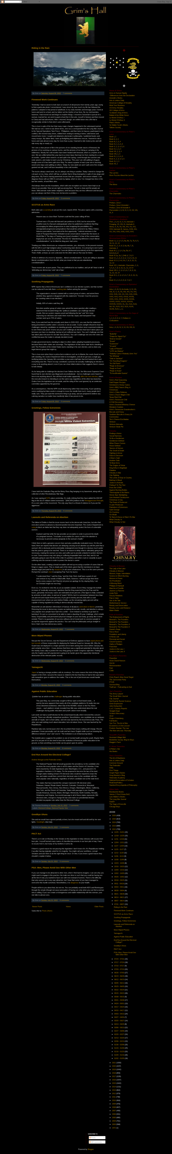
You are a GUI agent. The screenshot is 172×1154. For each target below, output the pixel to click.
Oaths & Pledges (115, 644)
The (113, 173)
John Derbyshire (115, 706)
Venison (112, 422)
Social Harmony (115, 436)
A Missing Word (115, 583)
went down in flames (87, 607)
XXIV (127, 232)
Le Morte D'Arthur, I (116, 118)
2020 (114, 1066)
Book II (112, 139)
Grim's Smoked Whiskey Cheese (122, 405)
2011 (114, 1097)
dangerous (75, 883)
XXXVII (130, 302)
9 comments (67, 511)
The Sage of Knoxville (117, 804)
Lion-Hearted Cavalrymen (119, 497)
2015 (114, 1083)
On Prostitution (115, 581)
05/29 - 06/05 (119, 986)
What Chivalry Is (115, 520)
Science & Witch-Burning (118, 576)
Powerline (113, 658)
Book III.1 (113, 251)
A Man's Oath (114, 458)
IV (125, 210)
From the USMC (115, 488)
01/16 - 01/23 (119, 1052)
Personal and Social (117, 639)
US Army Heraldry (116, 108)
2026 (114, 815)
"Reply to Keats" (115, 371)
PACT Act (36, 834)
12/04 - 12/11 (119, 842)
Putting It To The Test (117, 485)
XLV (122, 306)
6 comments (64, 900)
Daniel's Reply (114, 629)
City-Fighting (114, 475)
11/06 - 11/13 (119, 856)
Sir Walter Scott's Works (118, 125)
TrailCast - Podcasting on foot (120, 687)
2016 (114, 1080)
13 (119, 243)
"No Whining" (114, 356)
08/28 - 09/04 (119, 890)
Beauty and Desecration (118, 605)
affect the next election (89, 376)
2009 (114, 1104)
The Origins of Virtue (117, 465)
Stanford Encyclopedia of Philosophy (123, 785)
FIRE (111, 768)
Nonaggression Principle (94, 501)
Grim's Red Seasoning (118, 380)
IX (110, 213)
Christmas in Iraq (116, 500)
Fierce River (114, 632)
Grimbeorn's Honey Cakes (119, 385)
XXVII (125, 297)
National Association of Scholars (121, 780)
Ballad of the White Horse (119, 115)
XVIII (131, 229)
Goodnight (40, 822)
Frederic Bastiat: (119, 728)
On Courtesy (114, 512)
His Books (113, 751)
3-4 (124, 255)
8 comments (66, 748)
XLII (130, 304)
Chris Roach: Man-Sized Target (121, 677)
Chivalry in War (115, 473)
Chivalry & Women (116, 571)
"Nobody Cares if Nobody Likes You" (123, 354)
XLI (127, 304)
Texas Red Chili (115, 397)
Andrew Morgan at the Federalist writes (46, 760)
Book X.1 (112, 280)
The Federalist (114, 765)
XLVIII (111, 309)
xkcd (111, 716)
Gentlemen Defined (116, 441)
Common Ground (116, 763)
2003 (114, 1124)
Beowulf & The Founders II (119, 627)
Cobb (111, 670)
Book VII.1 (113, 265)
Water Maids (114, 610)
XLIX (117, 309)
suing (34, 527)
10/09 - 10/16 (119, 870)
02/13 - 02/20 (119, 1038)
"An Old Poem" (115, 363)
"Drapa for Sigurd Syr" (117, 336)
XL (124, 304)
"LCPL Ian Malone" (116, 351)
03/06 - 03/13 (119, 1027)
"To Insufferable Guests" (118, 373)
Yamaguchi (37, 667)
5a (124, 251)
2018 (114, 1073)
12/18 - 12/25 (119, 836)
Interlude (112, 248)
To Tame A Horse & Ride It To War (122, 517)
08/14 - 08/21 (119, 897)
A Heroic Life (114, 637)
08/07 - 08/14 (119, 901)
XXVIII (131, 297)
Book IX (112, 156)
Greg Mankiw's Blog (117, 775)
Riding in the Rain (40, 48)
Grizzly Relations (116, 596)
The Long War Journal (117, 799)
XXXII (126, 299)
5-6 (124, 260)
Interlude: (126, 265)
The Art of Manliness (117, 758)
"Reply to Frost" (115, 368)
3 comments (65, 198)
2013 (114, 1090)
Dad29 (111, 802)
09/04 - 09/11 (119, 887)
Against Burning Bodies (118, 490)
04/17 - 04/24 (119, 1007)
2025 (114, 819)
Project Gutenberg (116, 718)
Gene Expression (116, 704)
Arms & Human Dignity (118, 93)
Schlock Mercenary (116, 713)
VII (133, 210)
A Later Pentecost (116, 505)
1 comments (64, 827)
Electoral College (44, 808)
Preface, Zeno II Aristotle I (119, 205)
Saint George (114, 510)
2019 (114, 1069)
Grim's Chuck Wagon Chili (119, 395)
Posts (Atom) (47, 911)
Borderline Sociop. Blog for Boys (121, 740)
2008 (114, 1107)
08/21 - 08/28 (119, 894)
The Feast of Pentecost (118, 502)
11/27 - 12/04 (119, 846)
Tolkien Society (115, 127)
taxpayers (58, 569)
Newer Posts (37, 907)
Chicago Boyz (114, 807)
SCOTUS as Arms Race (43, 205)
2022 (114, 829)
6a (125, 241)
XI (117, 227)
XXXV (117, 302)
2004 (114, 1121)
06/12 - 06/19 (119, 979)
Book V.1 (112, 258)
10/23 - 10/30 (119, 863)
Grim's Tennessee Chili (118, 400)
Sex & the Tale (114, 600)
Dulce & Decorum (116, 456)
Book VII (112, 151)
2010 (114, 1100)
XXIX (111, 299)
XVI (134, 227)
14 (119, 273)
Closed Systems (115, 642)
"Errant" (112, 341)
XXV (132, 232)
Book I (111, 137)
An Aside (125, 289)
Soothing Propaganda (42, 281)
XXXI (121, 299)
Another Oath (114, 460)
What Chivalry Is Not (117, 522)
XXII (118, 232)
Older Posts (99, 907)
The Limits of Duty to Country (120, 478)
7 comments (67, 93)
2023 (114, 826)
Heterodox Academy (117, 778)
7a (131, 241)
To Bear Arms (114, 463)
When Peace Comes (117, 443)
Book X (112, 159)
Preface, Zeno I (115, 203)
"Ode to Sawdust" (116, 358)
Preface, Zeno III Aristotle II (119, 208)
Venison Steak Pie (116, 427)
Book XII (112, 164)
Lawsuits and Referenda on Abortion (50, 517)
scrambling (47, 210)
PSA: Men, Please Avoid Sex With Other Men (54, 867)
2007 (114, 1111)
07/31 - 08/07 (119, 904)
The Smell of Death (116, 451)
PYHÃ (111, 682)
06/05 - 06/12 (119, 983)
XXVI (121, 297)
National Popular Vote (60, 808)
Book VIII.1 (113, 270)
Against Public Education (44, 691)
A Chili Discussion (116, 402)
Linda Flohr (113, 593)
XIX (135, 229)
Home (68, 907)
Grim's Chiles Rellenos (118, 392)
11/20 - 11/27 (119, 849)
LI (122, 309)
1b (120, 255)
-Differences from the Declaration (122, 95)
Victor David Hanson (117, 661)
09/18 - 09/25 (119, 880)
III (123, 210)
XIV (127, 227)
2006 (114, 1114)
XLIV (118, 306)
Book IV (112, 144)
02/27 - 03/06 (119, 1031)
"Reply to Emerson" (116, 366)
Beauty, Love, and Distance (119, 608)
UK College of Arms (116, 110)
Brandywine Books (116, 792)
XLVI (126, 306)
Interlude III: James (121, 229)
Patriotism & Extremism (118, 507)
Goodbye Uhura (39, 814)
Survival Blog (114, 685)
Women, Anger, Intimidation (119, 573)
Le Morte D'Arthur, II (117, 120)
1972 (114, 1128)
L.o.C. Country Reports (118, 708)
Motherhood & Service (117, 603)
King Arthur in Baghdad (118, 468)
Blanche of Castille (116, 588)
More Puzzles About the (121, 175)
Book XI (112, 161)
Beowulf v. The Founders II (119, 624)
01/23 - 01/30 (119, 1048)
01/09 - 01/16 (119, 1055)
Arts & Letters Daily (116, 100)
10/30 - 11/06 (119, 860)
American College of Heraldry (120, 103)
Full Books (113, 721)
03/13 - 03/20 (119, 1024)
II (115, 222)
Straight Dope (114, 711)
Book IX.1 (113, 275)
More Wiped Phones (42, 635)
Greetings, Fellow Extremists (46, 408)
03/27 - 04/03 (119, 1017)
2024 (114, 822)
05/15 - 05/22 (119, 993)
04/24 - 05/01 (119, 1003)
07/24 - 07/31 (119, 959)
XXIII (122, 232)
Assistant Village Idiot (117, 737)
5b (127, 251)
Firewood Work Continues (45, 99)
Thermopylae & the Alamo (119, 492)
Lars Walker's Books (117, 797)
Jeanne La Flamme (116, 591)
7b (133, 241)
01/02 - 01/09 (119, 1058)
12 (116, 243)
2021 (114, 1063)
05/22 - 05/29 (119, 990)
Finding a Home (115, 433)
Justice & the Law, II (117, 651)
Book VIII (112, 154)
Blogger (90, 1149)
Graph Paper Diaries (117, 773)
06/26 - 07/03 (119, 973)
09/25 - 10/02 (119, 877)
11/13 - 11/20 (119, 853)
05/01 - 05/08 (119, 1000)
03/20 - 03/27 (119, 1021)
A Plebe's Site (114, 749)
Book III (112, 142)
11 (113, 243)
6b (128, 241)
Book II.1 (112, 246)
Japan (34, 672)
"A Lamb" (112, 346)
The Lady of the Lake (117, 568)
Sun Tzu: (118, 723)
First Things (113, 770)
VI (130, 210)
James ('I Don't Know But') (119, 794)
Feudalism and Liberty (117, 634)
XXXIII (131, 299)
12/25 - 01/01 (119, 832)
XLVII (131, 306)
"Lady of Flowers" (116, 349)
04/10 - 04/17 (119, 1010)
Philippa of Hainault (116, 586)
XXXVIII (112, 304)
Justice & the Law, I (116, 649)
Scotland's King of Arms (118, 113)
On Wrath (113, 515)
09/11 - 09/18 (119, 884)
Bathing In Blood (115, 480)
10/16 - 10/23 (119, 866)
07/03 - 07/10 (119, 969)
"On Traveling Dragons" (118, 361)
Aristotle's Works (115, 98)
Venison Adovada (116, 424)
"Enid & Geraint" (115, 339)
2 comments (69, 661)
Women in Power (116, 578)
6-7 (130, 251)
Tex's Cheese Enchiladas (119, 419)
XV (131, 227)
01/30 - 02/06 (119, 1045)
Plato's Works (114, 123)
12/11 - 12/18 (119, 839)
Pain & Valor (114, 598)
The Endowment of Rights (119, 617)
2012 (114, 1093)
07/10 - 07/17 (119, 966)
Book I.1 (112, 241)
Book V (112, 146)
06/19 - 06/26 (119, 976)
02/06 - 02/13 (119, 1041)
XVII (111, 229)
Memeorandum (115, 666)
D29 (47, 498)
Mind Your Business (117, 105)
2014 (114, 1087)
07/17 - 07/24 (119, 962)
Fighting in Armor (115, 453)
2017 (114, 1076)
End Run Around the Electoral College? (51, 755)
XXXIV (111, 302)
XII (120, 227)
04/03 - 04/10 (119, 1014)
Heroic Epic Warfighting (118, 495)
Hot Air (112, 663)
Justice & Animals (116, 483)
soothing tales (61, 289)
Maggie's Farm (115, 742)
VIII (136, 210)
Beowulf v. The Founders (118, 619)
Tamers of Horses (116, 448)
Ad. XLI (112, 306)
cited (50, 572)
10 (110, 243)
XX (110, 232)
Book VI (112, 149)
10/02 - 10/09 (119, 873)
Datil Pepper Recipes (117, 382)
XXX (116, 299)
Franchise (113, 647)
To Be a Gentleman (116, 438)
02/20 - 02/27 (119, 1034)
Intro (111, 289)
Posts (93, 1138)
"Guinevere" (114, 344)
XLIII (135, 304)
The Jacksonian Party (117, 680)
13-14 (131, 268)
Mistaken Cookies (116, 407)
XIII (123, 227)
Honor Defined (114, 446)
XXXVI (123, 302)
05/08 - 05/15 (119, 997)
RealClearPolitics (116, 783)
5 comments (64, 861)
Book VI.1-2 (113, 260)
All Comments (96, 1142)
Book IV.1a (113, 255)
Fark (111, 668)
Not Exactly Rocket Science (120, 701)
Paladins (112, 470)
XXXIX (119, 304)
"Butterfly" (113, 334)
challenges (58, 696)
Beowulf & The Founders (118, 622)
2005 (114, 1117)
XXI (114, 232)
